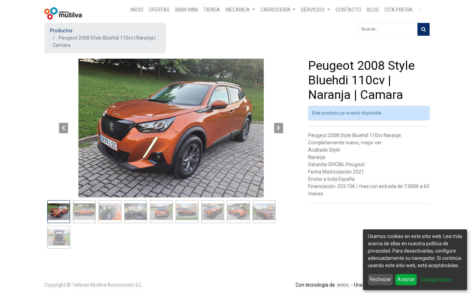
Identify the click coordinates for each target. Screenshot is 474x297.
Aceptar (406, 279)
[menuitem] (137, 9)
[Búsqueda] (423, 29)
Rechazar (380, 279)
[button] (63, 128)
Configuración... (437, 279)
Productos (61, 30)
